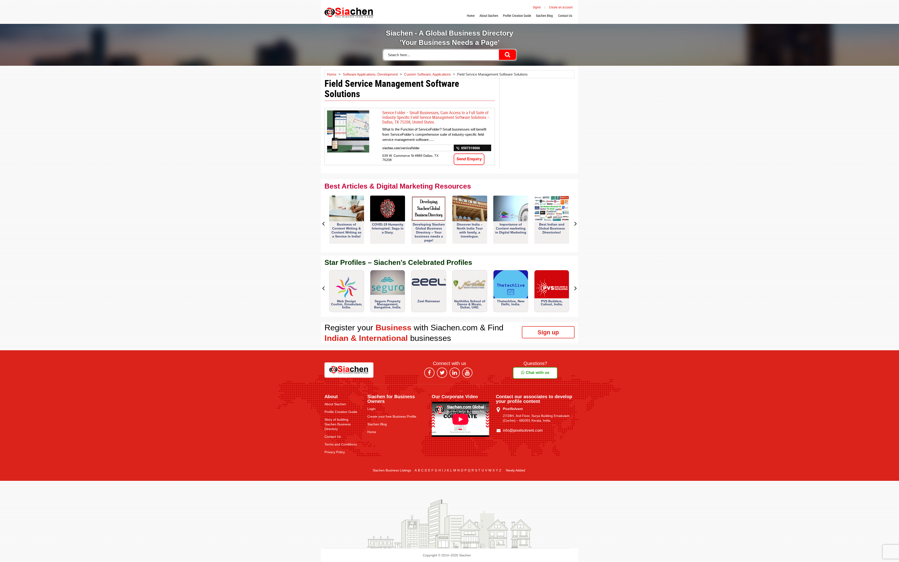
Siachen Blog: (544, 15)
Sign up (548, 332)
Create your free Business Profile (391, 416)
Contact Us (565, 15)
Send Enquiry (469, 159)
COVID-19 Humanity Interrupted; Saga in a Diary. (388, 228)
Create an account (561, 7)
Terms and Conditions (340, 444)
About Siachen (488, 15)
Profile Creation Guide (517, 15)
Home (471, 15)
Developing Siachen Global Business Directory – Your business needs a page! (429, 232)
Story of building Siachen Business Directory (337, 424)
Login (371, 409)
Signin (537, 7)
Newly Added (515, 470)
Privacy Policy (334, 452)
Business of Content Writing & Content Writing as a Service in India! (346, 230)
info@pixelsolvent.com (523, 430)
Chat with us (537, 372)
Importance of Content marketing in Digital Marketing (510, 228)
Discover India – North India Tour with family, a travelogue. (470, 230)
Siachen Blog (377, 424)
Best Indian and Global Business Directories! (551, 228)
